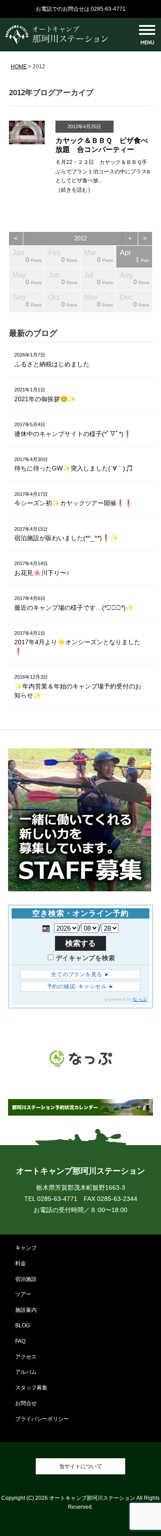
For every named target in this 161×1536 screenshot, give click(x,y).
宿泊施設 (26, 1279)
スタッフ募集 (31, 1388)
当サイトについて (80, 1466)
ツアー (23, 1294)
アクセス (26, 1357)
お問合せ (26, 1403)
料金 (20, 1263)
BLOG (22, 1325)
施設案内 (26, 1310)
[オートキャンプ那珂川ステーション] (56, 42)
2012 (80, 238)
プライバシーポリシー (42, 1419)
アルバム (26, 1372)
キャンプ (26, 1248)
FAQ (20, 1341)
